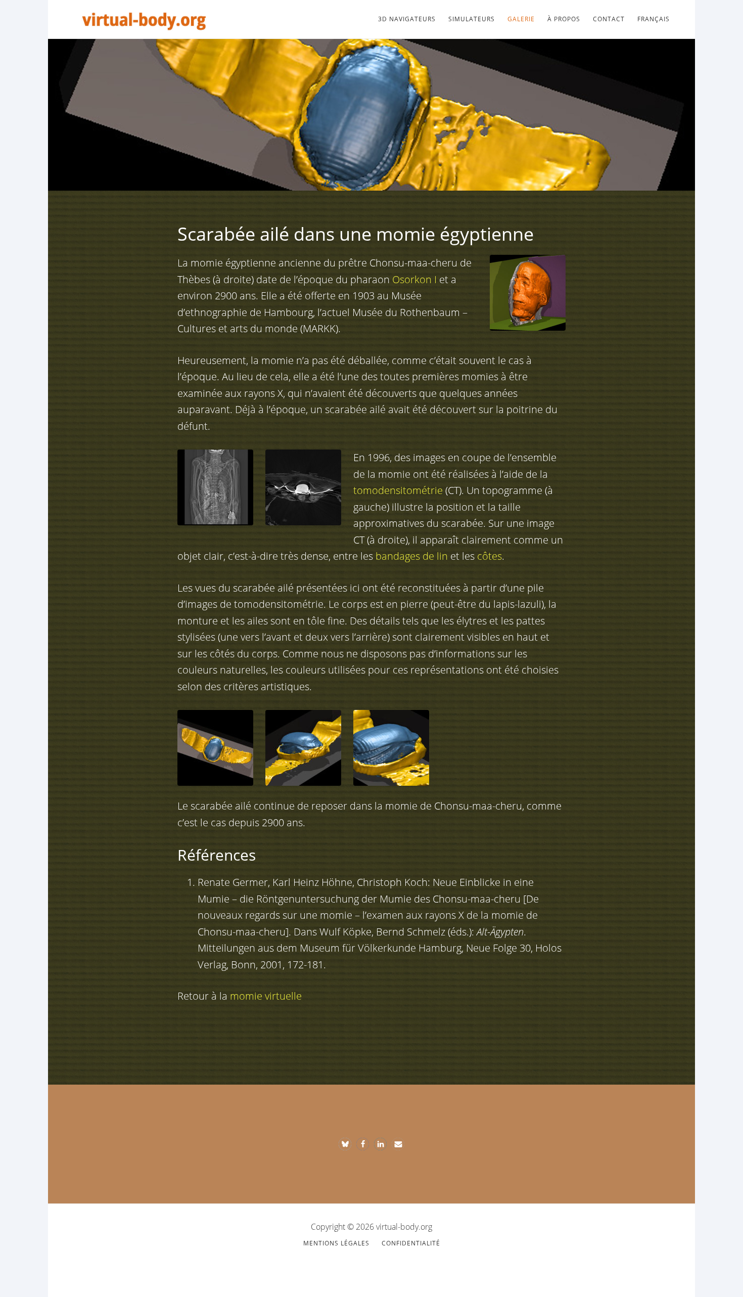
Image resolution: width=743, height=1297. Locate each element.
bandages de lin (412, 556)
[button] (345, 1144)
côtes (489, 556)
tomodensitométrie (398, 490)
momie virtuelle (266, 996)
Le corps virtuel (144, 19)
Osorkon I (414, 279)
